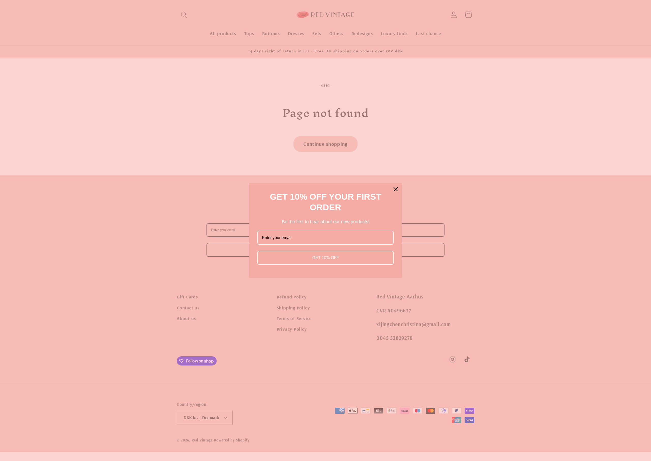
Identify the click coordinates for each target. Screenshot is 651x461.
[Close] (396, 189)
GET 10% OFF (325, 258)
